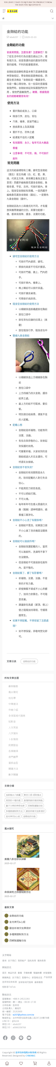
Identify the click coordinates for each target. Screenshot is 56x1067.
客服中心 (26, 977)
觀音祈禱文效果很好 (35, 811)
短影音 (12, 721)
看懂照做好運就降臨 (33, 800)
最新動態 (13, 686)
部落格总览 (37, 977)
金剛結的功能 (29, 661)
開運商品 (6, 977)
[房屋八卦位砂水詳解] (28, 846)
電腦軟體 (37, 972)
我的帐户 (22, 960)
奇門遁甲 (13, 757)
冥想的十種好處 (13, 800)
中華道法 (13, 704)
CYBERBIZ (30, 1055)
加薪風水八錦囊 (13, 794)
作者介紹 (13, 709)
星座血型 (13, 763)
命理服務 (47, 972)
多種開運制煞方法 (14, 811)
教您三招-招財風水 (32, 794)
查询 (4, 960)
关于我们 (12, 960)
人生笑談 (13, 727)
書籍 (20, 972)
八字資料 (13, 733)
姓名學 (12, 698)
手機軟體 (27, 972)
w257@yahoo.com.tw (23, 1014)
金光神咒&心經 (13, 816)
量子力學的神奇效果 (15, 805)
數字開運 (13, 774)
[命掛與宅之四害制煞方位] (28, 879)
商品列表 (12, 972)
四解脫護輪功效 (35, 805)
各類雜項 (13, 751)
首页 (4, 972)
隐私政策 (32, 960)
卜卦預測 (13, 739)
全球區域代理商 (17, 715)
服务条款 (41, 960)
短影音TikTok (9, 986)
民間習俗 (13, 745)
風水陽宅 (13, 692)
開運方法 (13, 768)
